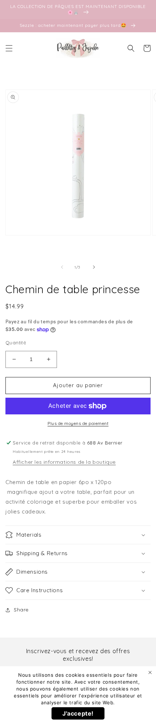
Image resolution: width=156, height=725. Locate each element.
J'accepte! (78, 713)
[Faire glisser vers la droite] (94, 267)
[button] (9, 48)
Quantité (15, 342)
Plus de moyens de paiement (78, 423)
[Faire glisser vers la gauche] (62, 267)
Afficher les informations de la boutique (64, 462)
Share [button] (21, 609)
